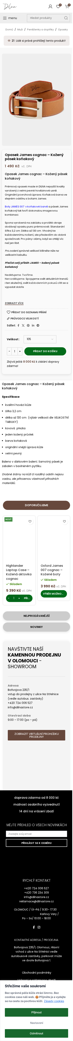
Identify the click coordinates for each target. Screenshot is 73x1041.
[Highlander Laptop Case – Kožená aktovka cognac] (19, 537)
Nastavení (36, 1022)
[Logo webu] (10, 6)
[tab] (36, 505)
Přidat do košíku (45, 351)
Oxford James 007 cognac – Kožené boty (52, 570)
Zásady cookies (54, 1001)
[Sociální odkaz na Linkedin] (33, 325)
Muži (20, 29)
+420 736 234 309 (36, 893)
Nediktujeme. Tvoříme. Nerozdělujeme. (19, 277)
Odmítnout (36, 1033)
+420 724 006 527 (36, 888)
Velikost (12, 339)
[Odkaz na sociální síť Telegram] (37, 325)
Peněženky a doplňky (40, 29)
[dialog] (36, 1010)
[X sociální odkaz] (23, 325)
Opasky (63, 29)
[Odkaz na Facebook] (18, 325)
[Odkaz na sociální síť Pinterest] (28, 325)
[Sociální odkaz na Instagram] (38, 928)
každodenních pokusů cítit (45, 283)
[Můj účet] (50, 6)
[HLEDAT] (66, 18)
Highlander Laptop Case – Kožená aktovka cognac (19, 572)
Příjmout (36, 1012)
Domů (9, 29)
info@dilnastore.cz (36, 897)
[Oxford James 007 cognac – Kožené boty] (54, 537)
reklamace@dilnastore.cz (36, 901)
